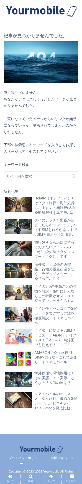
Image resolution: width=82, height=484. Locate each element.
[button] (74, 176)
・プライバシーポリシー (21, 460)
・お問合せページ (60, 458)
